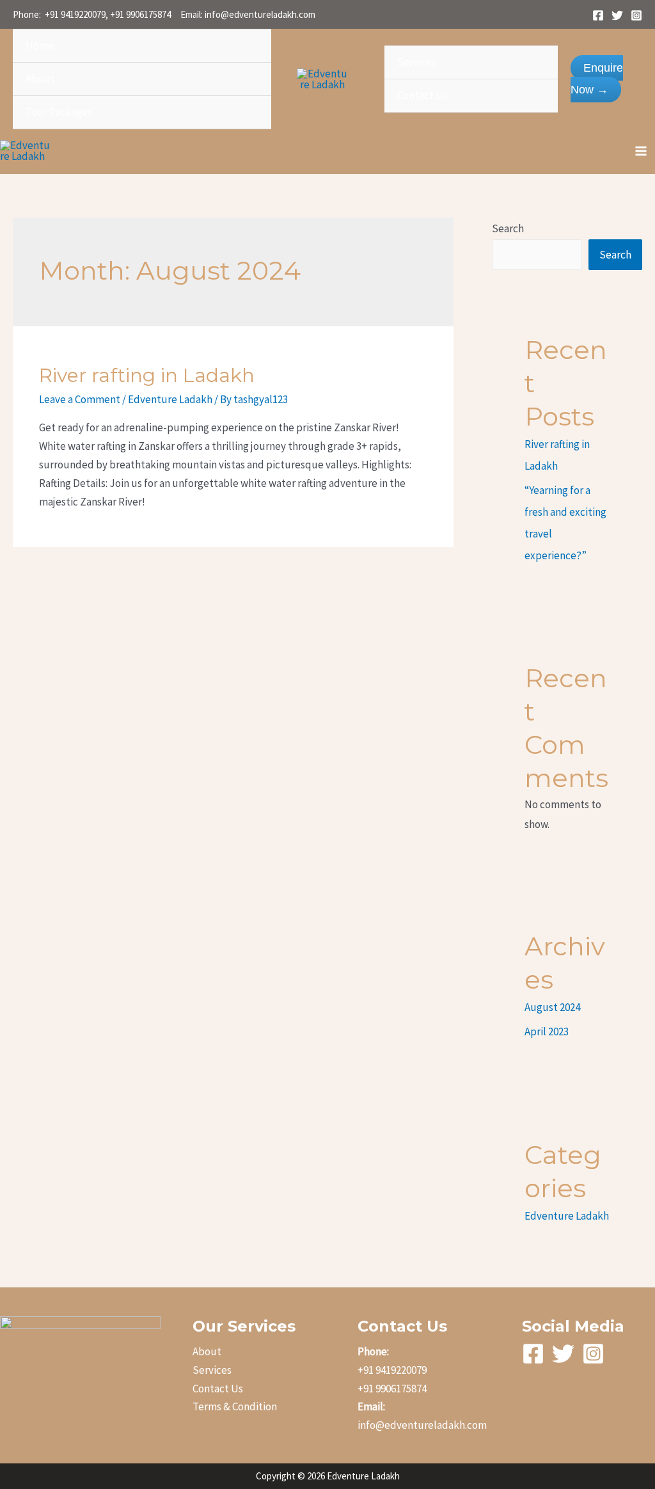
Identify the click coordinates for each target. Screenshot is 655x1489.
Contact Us (422, 95)
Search (508, 228)
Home (40, 45)
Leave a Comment (79, 399)
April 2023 (547, 1031)
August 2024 (552, 1007)
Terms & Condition (235, 1406)
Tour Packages (59, 112)
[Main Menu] (641, 151)
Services (416, 62)
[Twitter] (617, 15)
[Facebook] (598, 15)
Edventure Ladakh (170, 399)
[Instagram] (636, 15)
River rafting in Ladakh (147, 375)
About (40, 79)
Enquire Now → (597, 78)
